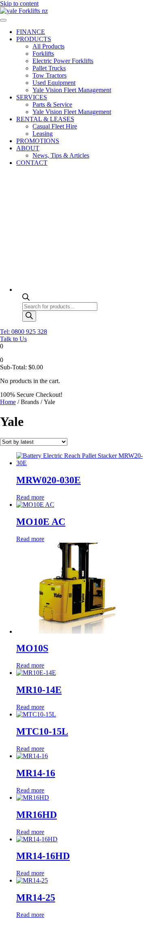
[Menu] (3, 20)
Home (8, 401)
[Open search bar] (26, 298)
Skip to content (19, 3)
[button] (23, 331)
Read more (30, 497)
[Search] (29, 316)
